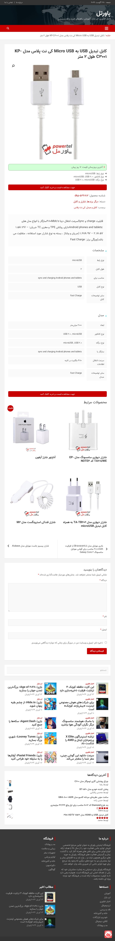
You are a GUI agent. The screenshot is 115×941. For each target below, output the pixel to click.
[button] (13, 66)
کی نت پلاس (79, 207)
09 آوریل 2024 (88, 728)
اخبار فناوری (90, 684)
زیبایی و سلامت (48, 849)
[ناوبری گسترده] (107, 28)
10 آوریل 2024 (88, 713)
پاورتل (103, 13)
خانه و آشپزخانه (48, 861)
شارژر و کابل (80, 202)
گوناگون (52, 870)
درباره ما (19, 2)
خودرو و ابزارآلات (100, 917)
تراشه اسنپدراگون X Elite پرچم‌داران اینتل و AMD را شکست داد (79, 740)
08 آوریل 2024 (88, 747)
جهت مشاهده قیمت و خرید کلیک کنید (57, 187)
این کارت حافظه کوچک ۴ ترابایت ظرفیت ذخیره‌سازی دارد (77, 689)
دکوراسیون (50, 865)
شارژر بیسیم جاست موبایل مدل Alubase (30, 546)
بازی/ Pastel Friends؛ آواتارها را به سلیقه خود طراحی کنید (25, 757)
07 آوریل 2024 (88, 763)
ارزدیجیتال (106, 905)
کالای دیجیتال (101, 921)
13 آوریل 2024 (88, 694)
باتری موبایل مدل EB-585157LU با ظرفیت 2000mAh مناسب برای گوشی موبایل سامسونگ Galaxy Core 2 (84, 549)
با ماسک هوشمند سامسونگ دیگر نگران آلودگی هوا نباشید (77, 723)
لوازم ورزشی (49, 857)
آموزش (107, 893)
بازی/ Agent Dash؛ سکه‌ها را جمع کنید (25, 723)
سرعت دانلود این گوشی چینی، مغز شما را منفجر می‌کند (77, 757)
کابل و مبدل (91, 207)
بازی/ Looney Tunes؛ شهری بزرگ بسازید (25, 738)
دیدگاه (103, 580)
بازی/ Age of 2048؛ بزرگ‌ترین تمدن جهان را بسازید (25, 689)
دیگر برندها (92, 202)
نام (105, 616)
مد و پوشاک (50, 844)
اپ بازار (39, 684)
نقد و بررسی (105, 909)
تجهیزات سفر (49, 853)
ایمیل (103, 629)
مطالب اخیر (46, 887)
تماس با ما (8, 2)
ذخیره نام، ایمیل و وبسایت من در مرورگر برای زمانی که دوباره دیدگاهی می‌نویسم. (67, 642)
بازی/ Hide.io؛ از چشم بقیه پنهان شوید (26, 704)
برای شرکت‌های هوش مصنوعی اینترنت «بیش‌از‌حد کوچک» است (76, 706)
